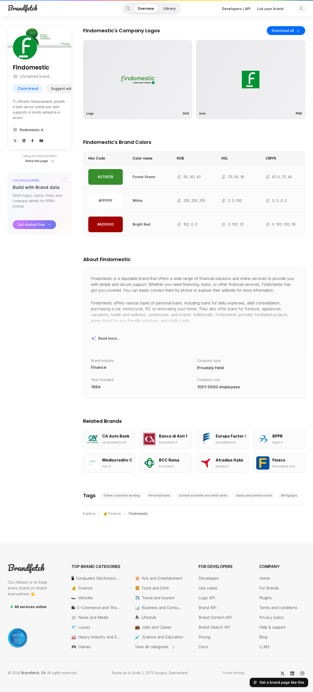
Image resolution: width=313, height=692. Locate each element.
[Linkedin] (24, 140)
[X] (15, 140)
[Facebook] (32, 140)
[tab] (128, 8)
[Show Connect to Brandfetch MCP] (65, 180)
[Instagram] (302, 672)
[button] (301, 8)
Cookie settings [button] (233, 673)
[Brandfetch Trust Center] (17, 638)
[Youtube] (41, 140)
